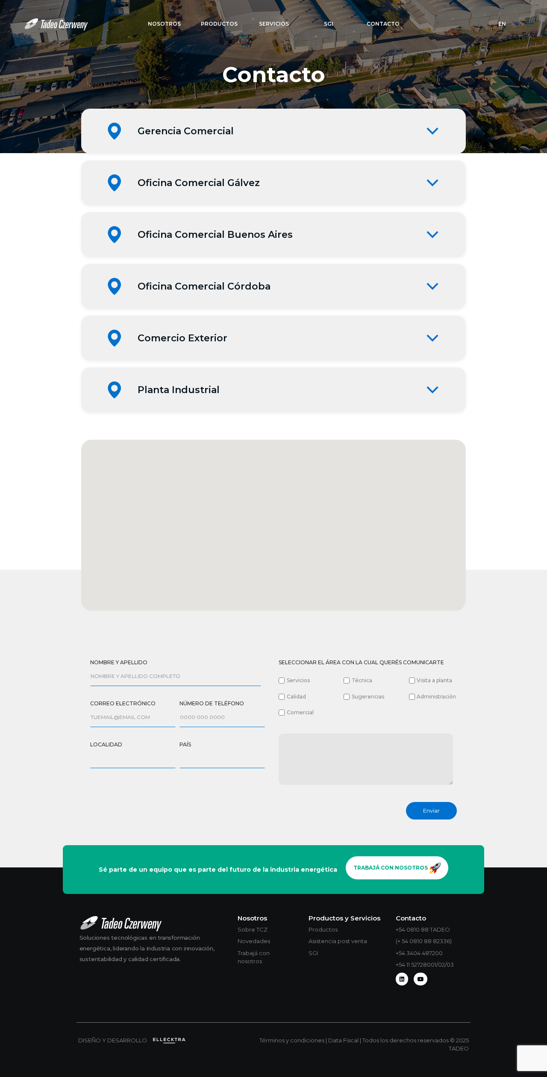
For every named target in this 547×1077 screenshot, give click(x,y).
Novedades (254, 941)
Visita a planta (434, 680)
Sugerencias (368, 696)
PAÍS (185, 744)
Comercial (300, 712)
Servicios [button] (274, 24)
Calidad (296, 696)
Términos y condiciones (292, 1040)
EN (502, 24)
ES (516, 24)
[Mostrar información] (432, 131)
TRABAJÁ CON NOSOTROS (391, 867)
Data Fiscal (344, 1040)
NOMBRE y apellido (118, 662)
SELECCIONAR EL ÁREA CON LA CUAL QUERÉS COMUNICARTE (361, 662)
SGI (313, 953)
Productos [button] (219, 24)
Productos (323, 929)
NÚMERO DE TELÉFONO (211, 703)
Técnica (362, 680)
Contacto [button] (383, 24)
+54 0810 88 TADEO (423, 929)
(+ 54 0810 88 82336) (424, 941)
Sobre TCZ (253, 929)
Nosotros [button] (164, 24)
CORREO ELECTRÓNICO (123, 703)
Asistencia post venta (338, 941)
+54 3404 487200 (419, 953)
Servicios (298, 680)
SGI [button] (328, 24)
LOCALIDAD (106, 744)
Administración (436, 696)
